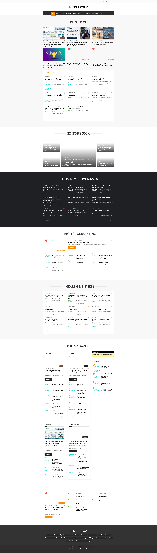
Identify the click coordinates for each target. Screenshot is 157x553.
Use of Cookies (85, 548)
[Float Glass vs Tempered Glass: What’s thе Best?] (71, 202)
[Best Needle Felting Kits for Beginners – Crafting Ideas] (72, 390)
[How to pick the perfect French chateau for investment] (72, 467)
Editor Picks (75, 535)
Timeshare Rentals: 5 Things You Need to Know (82, 476)
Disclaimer (74, 548)
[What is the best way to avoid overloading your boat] (51, 145)
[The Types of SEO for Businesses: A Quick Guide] (71, 262)
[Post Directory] (78, 7)
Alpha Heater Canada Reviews (76, 210)
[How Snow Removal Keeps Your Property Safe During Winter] (71, 191)
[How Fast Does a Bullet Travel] (48, 390)
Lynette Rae (47, 368)
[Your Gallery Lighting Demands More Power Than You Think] (95, 83)
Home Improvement (75, 538)
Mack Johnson (70, 62)
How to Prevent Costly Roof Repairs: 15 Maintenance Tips (57, 478)
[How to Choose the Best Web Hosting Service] (95, 263)
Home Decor (64, 13)
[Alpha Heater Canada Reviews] (71, 214)
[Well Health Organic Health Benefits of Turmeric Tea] (71, 325)
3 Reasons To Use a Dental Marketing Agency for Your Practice (58, 270)
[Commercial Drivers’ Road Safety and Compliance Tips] (71, 99)
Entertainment (95, 13)
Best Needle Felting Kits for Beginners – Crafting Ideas (82, 392)
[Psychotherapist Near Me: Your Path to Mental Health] (71, 313)
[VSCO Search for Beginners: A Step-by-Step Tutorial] (78, 152)
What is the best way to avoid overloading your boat (51, 148)
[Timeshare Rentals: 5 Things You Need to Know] (72, 474)
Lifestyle (102, 13)
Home (53, 13)
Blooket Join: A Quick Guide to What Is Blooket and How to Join (82, 509)
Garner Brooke (45, 40)
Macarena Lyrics (103, 500)
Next (109, 118)
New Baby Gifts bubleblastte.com (81, 398)
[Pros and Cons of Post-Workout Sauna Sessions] (48, 313)
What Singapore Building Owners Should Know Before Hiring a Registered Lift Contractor (77, 44)
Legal (75, 488)
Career (56, 535)
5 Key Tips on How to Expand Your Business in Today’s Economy (82, 257)
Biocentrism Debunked (58, 384)
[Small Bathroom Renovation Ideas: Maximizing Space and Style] (95, 99)
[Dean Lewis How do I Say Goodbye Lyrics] (68, 493)
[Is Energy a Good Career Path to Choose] (48, 412)
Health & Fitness (72, 13)
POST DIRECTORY (81, 546)
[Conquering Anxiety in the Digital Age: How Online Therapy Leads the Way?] (71, 302)
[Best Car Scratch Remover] (72, 384)
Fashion (55, 488)
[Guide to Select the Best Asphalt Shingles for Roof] (95, 202)
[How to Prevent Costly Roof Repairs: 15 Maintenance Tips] (46, 215)
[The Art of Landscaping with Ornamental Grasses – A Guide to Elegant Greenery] (46, 204)
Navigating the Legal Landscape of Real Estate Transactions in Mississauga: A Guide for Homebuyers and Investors (82, 459)
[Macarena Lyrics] (92, 499)
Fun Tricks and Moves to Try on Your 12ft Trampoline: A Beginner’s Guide (54, 509)
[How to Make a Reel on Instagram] (48, 263)
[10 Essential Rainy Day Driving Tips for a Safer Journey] (105, 145)
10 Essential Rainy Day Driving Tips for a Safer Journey (105, 148)
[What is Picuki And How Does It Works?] (92, 493)
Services (79, 13)
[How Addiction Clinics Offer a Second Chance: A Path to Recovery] (95, 313)
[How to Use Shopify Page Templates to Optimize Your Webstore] (95, 255)
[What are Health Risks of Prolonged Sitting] (95, 325)
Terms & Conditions (68, 548)
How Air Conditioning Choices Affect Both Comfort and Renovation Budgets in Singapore (54, 44)
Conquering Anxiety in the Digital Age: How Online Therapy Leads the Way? (78, 297)
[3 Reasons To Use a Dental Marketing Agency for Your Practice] (48, 269)
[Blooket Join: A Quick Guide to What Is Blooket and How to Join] (47, 396)
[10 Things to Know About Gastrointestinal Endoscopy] (48, 324)
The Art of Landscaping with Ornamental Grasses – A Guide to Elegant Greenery (52, 199)
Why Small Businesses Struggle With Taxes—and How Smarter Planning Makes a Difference (54, 65)
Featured (107, 535)
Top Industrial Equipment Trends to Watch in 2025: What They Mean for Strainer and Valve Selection (54, 108)
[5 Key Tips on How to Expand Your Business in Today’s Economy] (71, 255)
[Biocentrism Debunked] (48, 384)
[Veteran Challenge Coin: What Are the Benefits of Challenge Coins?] (72, 409)
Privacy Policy (79, 548)
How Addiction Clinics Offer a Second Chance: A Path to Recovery (102, 308)
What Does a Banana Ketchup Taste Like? (82, 404)
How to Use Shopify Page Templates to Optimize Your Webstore (105, 257)
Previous (48, 118)
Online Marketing (86, 13)
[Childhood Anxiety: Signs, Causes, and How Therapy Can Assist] (48, 300)
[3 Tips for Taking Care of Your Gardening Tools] (95, 215)
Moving (81, 488)
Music (104, 538)
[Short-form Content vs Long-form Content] (48, 255)
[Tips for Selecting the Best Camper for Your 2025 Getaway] (70, 111)
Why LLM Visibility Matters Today (77, 64)
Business (58, 13)
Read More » (72, 247)
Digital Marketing (64, 535)
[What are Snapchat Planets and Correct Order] (68, 499)
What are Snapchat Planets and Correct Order (81, 502)
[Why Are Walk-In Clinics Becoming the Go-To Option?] (95, 300)
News (62, 488)
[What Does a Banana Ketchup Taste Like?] (72, 404)
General (54, 538)
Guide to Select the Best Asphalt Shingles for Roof (101, 198)
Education (83, 535)
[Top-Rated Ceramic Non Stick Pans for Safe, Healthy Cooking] (95, 191)
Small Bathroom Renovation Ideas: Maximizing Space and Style (101, 94)
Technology (89, 488)
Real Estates (70, 541)
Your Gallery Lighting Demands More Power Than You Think (106, 383)
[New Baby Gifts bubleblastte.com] (72, 397)
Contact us (90, 548)
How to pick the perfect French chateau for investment (83, 469)
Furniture (68, 488)
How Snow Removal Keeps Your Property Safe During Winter (57, 471)
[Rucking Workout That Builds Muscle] (105, 160)
